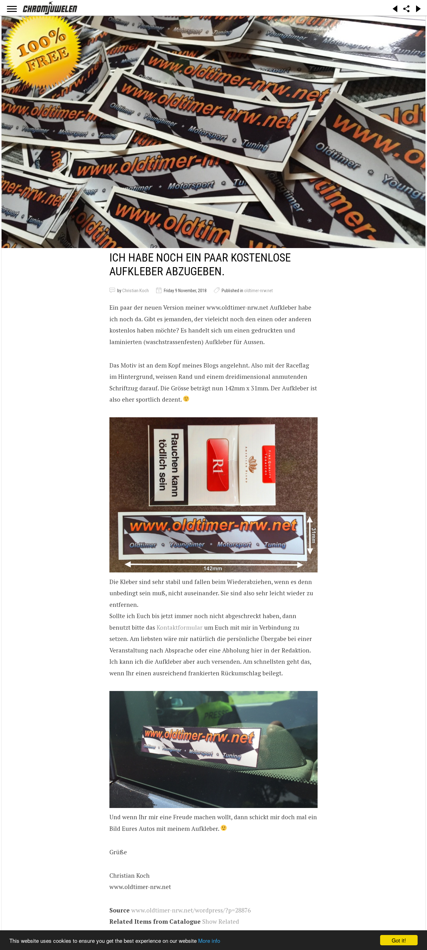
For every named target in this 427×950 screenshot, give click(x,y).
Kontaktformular (180, 627)
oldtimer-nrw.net (258, 290)
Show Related (220, 921)
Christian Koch (135, 290)
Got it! (399, 940)
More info (209, 940)
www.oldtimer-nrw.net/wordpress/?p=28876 (191, 910)
